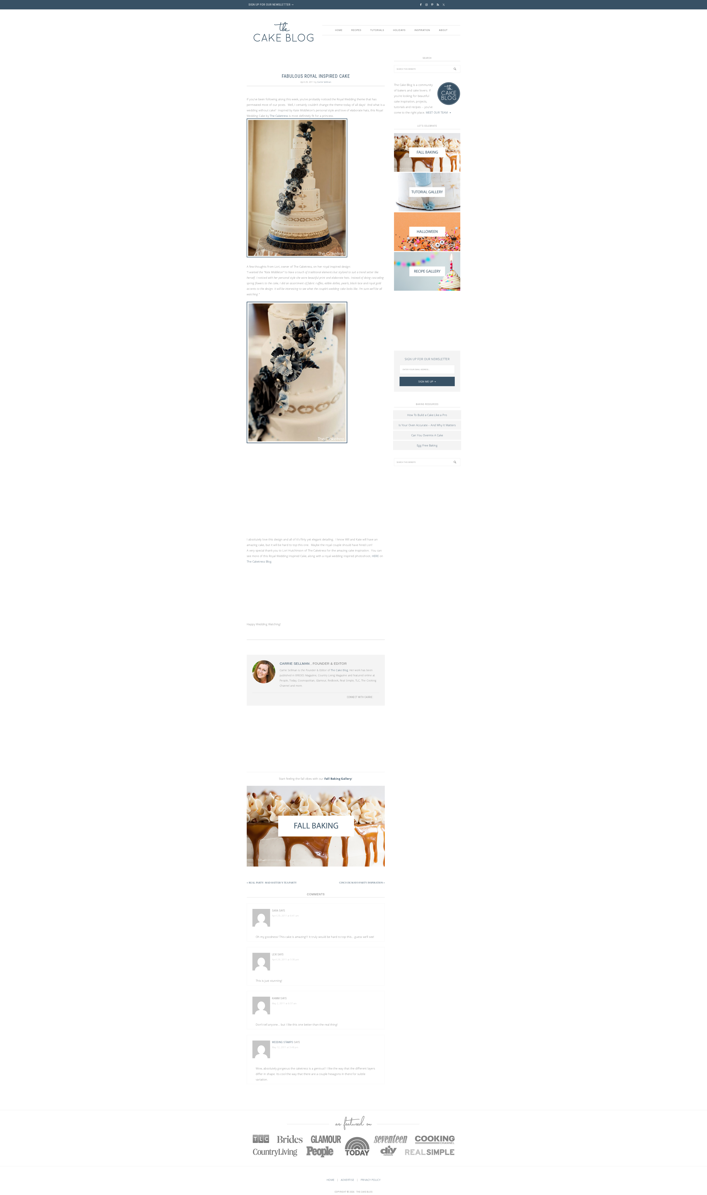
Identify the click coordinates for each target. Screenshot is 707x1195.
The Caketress (279, 116)
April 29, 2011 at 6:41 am (285, 915)
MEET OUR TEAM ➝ (438, 112)
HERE (375, 556)
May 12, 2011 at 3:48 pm (285, 1047)
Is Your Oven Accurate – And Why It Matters (427, 425)
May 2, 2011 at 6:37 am (284, 1003)
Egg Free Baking (427, 445)
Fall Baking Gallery (338, 778)
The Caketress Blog (259, 561)
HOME (331, 1180)
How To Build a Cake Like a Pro (427, 415)
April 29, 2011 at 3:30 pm (285, 959)
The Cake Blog (283, 32)
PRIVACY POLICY (371, 1180)
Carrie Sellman (295, 663)
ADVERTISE (347, 1180)
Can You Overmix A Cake (427, 435)
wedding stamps (282, 1042)
